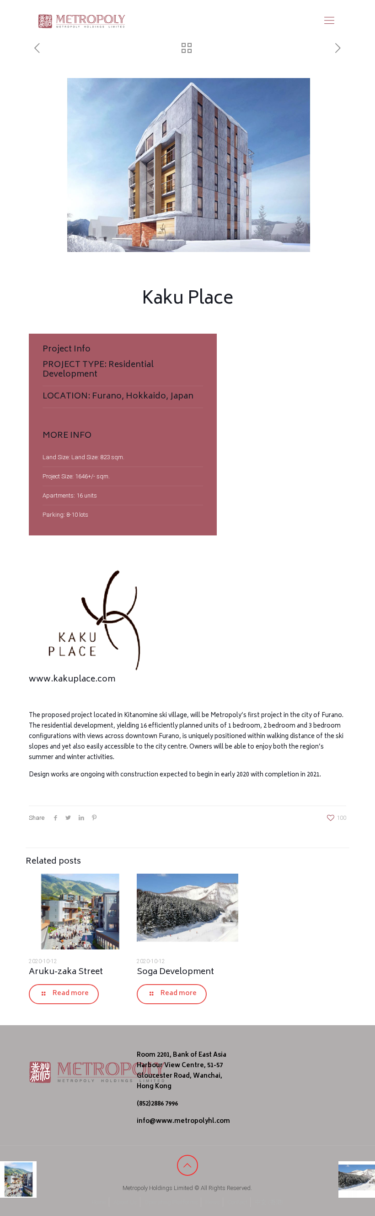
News (212, 1202)
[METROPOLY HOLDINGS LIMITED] (81, 20)
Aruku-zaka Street (66, 972)
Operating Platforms (171, 1202)
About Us (125, 1202)
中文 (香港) (269, 1202)
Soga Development (175, 972)
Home (98, 1202)
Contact (237, 1202)
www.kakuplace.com (72, 679)
